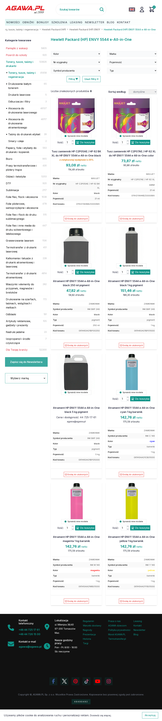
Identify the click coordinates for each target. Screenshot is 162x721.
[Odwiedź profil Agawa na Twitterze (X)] (64, 681)
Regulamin (88, 621)
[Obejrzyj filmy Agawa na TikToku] (86, 681)
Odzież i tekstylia (16, 176)
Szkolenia (59, 22)
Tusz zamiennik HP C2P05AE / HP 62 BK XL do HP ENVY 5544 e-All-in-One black (76, 155)
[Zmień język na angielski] (132, 9)
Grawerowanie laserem (20, 240)
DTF (8, 183)
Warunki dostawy (92, 625)
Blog (110, 22)
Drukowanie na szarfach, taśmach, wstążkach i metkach (21, 303)
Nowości (13, 22)
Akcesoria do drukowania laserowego (22, 110)
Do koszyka (86, 142)
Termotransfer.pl (117, 638)
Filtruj (72, 79)
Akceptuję (150, 715)
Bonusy (43, 22)
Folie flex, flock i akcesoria (22, 197)
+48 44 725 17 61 (29, 629)
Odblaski (11, 314)
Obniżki (28, 22)
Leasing (76, 22)
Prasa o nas (114, 621)
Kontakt (124, 22)
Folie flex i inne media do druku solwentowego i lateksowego (20, 229)
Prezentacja (89, 634)
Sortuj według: (117, 91)
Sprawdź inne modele (77, 136)
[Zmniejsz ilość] (73, 144)
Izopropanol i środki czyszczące (18, 341)
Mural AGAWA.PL (117, 634)
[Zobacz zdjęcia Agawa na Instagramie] (109, 681)
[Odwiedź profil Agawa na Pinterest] (75, 681)
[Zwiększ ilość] (73, 141)
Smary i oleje (16, 141)
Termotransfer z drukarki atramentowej (21, 275)
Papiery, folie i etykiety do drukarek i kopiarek (21, 150)
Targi (85, 643)
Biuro (9, 158)
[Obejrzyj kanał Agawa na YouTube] (98, 681)
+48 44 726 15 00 (29, 634)
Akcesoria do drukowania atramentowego (17, 123)
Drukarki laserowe (19, 94)
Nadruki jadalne (15, 332)
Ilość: (60, 142)
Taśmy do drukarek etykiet (24, 134)
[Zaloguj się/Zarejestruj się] (142, 9)
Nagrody (87, 630)
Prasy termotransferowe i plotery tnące (21, 167)
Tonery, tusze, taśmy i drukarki (19, 64)
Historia (87, 638)
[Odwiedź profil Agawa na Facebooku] (53, 681)
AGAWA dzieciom (117, 625)
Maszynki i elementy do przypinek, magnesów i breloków (20, 288)
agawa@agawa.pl (76, 421)
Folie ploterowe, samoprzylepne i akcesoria (22, 205)
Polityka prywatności (119, 630)
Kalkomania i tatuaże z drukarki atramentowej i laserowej (20, 262)
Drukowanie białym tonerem (19, 86)
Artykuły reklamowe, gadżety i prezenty (18, 323)
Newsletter (94, 22)
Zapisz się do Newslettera (26, 362)
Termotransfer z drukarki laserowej (21, 249)
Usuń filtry (90, 79)
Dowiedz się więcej (100, 715)
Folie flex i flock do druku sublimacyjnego (21, 216)
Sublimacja (12, 190)
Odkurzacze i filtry (19, 101)
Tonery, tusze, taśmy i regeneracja (22, 74)
